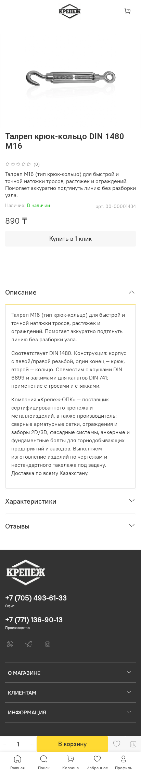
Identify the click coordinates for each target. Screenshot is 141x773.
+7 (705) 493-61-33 (36, 598)
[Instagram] (47, 644)
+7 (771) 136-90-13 (34, 619)
